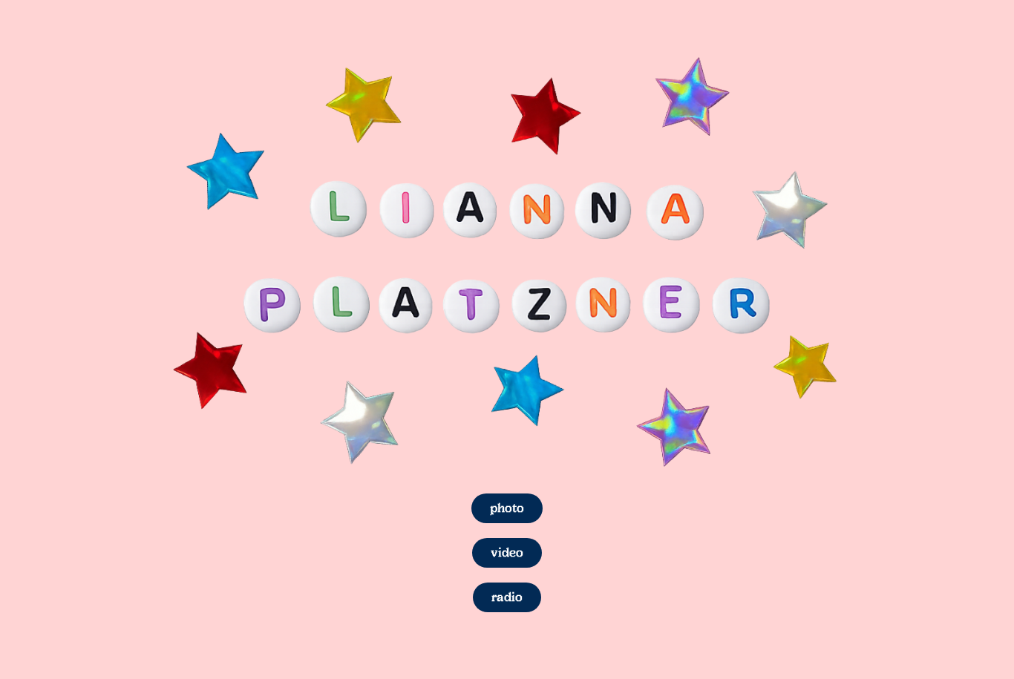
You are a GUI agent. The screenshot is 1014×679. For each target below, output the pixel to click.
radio (507, 597)
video (507, 552)
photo (507, 508)
